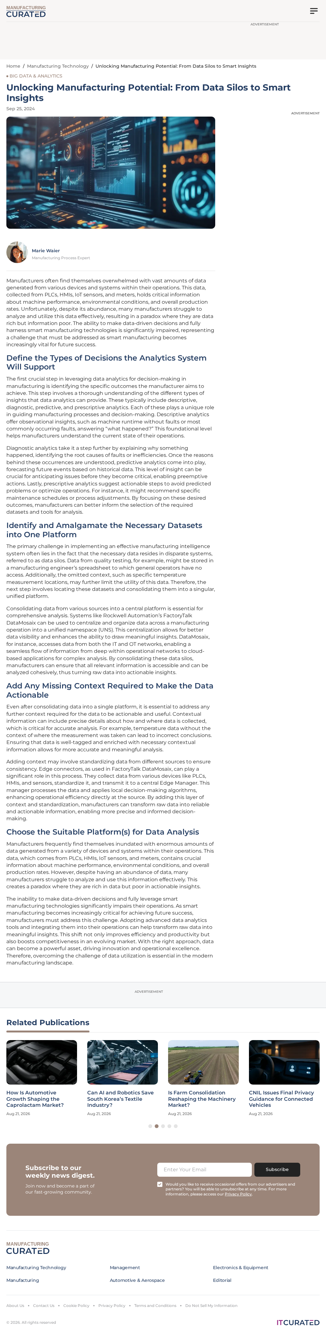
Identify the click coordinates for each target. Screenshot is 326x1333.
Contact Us (43, 1305)
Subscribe (277, 1169)
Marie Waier (46, 251)
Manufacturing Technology (58, 66)
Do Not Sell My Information (211, 1305)
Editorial (222, 1280)
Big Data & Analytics (36, 76)
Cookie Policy (76, 1305)
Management (125, 1267)
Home (13, 66)
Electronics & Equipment (240, 1267)
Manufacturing (22, 1280)
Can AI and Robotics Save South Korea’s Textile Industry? (120, 1099)
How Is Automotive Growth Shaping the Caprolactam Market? (35, 1099)
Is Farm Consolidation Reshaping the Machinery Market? (202, 1099)
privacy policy (238, 1194)
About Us (15, 1305)
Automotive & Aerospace (137, 1280)
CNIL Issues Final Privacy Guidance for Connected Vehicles (281, 1099)
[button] (150, 1126)
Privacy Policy (111, 1305)
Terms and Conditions (155, 1305)
